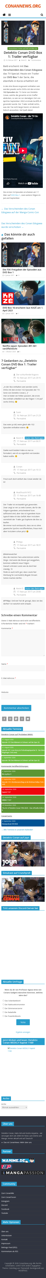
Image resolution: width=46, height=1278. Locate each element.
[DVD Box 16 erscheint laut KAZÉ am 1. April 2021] (23, 282)
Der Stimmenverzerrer (13, 1008)
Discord (4, 1205)
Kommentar (7, 628)
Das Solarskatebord (12, 1000)
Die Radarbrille (10, 1012)
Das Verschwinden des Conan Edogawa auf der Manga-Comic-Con (20, 210)
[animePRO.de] (6, 1166)
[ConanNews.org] (4, 15)
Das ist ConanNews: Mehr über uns (18, 1142)
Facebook (5, 1209)
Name (4, 664)
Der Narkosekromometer (15, 1004)
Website (4, 692)
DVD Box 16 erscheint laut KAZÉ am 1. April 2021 (23, 309)
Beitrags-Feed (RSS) (9, 1247)
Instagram (5, 1201)
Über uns (4, 1231)
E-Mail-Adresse (8, 678)
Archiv (3, 1104)
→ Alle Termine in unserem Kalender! (17, 829)
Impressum (5, 1243)
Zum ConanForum (8, 1197)
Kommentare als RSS (9, 1251)
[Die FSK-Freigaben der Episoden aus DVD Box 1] (23, 244)
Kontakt (4, 1239)
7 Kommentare (35, 60)
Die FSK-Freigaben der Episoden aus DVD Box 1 (22, 271)
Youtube (4, 1213)
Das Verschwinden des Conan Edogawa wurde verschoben (21, 225)
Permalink (21, 381)
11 (19, 275)
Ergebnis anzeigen (23, 1032)
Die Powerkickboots (13, 1016)
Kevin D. (24, 60)
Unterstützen (6, 1235)
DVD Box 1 (15, 195)
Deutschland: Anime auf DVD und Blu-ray (23, 48)
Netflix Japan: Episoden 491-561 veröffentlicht (20, 347)
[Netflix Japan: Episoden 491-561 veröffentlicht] (23, 320)
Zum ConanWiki (7, 1193)
